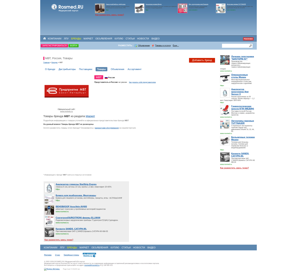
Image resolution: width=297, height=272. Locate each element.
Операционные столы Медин (239, 75)
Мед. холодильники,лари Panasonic (198, 4)
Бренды (76, 38)
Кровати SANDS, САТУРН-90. (240, 154)
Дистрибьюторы (67, 69)
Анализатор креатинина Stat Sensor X (240, 91)
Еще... (176, 45)
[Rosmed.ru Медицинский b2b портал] (67, 12)
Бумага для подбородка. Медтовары (76, 195)
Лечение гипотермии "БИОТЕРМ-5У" (242, 57)
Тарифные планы (71, 255)
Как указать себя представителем (142, 82)
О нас (57, 255)
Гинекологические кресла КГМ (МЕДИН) (242, 107)
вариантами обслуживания (107, 128)
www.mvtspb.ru (66, 111)
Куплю (119, 38)
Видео (155, 38)
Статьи (130, 38)
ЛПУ (66, 38)
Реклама (248, 39)
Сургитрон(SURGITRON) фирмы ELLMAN (78, 217)
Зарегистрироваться (54, 46)
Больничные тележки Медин (153, 4)
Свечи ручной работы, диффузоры (115, 4)
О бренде (50, 69)
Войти (73, 46)
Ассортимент (135, 69)
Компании (54, 38)
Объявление (144, 45)
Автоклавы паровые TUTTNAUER (236, 4)
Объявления (103, 38)
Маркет (88, 38)
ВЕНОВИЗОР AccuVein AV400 (71, 206)
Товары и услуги (163, 45)
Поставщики (85, 69)
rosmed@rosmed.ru (91, 265)
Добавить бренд (202, 60)
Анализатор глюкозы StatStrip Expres (76, 184)
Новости (143, 38)
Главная (46, 62)
